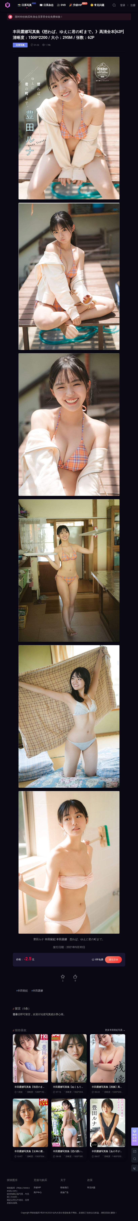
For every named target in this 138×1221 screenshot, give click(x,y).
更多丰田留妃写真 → (115, 1030)
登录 (15, 1014)
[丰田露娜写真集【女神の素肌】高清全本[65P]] (30, 1123)
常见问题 (91, 1187)
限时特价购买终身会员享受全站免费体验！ (39, 16)
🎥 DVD (61, 5)
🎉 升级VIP (78, 4)
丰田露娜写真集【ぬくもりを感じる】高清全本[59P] (68, 1087)
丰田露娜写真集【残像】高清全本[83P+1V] (107, 1087)
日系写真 (20, 45)
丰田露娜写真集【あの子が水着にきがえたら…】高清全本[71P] (107, 1151)
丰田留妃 (50, 939)
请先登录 (113, 959)
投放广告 (64, 1192)
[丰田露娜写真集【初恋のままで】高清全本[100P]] (30, 1058)
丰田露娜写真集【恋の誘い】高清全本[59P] (68, 1151)
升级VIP (37, 1187)
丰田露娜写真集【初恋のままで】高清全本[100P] (29, 1087)
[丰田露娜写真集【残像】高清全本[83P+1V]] (107, 1058)
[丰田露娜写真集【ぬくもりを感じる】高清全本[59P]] (69, 1058)
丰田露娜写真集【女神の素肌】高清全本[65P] (28, 1151)
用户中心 (38, 1192)
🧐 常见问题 (97, 5)
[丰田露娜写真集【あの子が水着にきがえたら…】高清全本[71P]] (107, 1123)
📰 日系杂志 (47, 5)
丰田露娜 (61, 939)
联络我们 (64, 1187)
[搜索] (114, 5)
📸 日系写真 (27, 4)
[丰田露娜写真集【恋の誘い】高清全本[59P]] (69, 1123)
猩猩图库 (8, 5)
